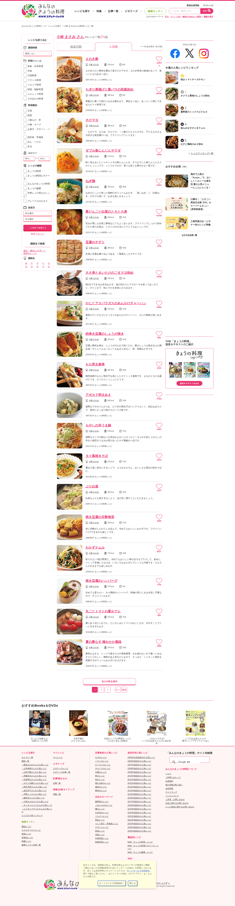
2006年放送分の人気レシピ (139, 761)
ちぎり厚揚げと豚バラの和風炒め (109, 89)
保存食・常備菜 (35, 137)
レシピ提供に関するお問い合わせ (179, 807)
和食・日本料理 (35, 66)
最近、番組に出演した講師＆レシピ (34, 252)
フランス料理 (34, 80)
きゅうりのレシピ (102, 768)
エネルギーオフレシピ (31, 830)
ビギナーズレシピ (60, 768)
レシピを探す (82, 11)
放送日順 (76, 46)
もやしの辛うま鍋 (98, 425)
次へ (118, 690)
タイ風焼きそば (97, 456)
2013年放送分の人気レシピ (139, 787)
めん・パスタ (34, 142)
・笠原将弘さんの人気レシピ (34, 779)
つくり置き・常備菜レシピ (106, 824)
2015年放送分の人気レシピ (139, 794)
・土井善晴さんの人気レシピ (34, 768)
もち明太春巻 (95, 364)
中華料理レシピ (102, 838)
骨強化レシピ (27, 837)
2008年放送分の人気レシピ (139, 768)
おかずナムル (95, 547)
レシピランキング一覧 (202, 153)
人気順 (113, 46)
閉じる (132, 883)
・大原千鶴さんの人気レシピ (34, 772)
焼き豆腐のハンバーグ (102, 580)
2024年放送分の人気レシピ (139, 827)
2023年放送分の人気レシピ (139, 824)
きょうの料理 (34, 171)
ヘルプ (168, 774)
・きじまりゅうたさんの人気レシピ (37, 805)
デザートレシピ (102, 827)
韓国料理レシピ (102, 842)
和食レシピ (100, 831)
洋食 (29, 71)
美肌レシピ (26, 834)
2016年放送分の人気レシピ (139, 798)
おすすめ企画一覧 (189, 235)
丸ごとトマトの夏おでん (103, 611)
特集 (99, 11)
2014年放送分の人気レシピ (139, 790)
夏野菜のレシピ (102, 801)
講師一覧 (25, 761)
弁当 (29, 146)
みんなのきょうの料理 (38, 184)
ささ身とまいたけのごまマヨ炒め (109, 272)
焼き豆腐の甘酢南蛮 (100, 517)
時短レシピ (100, 820)
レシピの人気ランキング (32, 815)
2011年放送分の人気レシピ (139, 779)
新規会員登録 (193, 5)
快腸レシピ (26, 841)
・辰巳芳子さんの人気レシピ (34, 790)
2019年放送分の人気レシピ (139, 809)
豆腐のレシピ (101, 772)
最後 (124, 690)
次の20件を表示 (109, 681)
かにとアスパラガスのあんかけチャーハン (116, 303)
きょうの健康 (34, 188)
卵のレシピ (100, 776)
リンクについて (172, 796)
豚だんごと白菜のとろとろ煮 (106, 211)
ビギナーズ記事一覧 (61, 772)
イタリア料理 (34, 85)
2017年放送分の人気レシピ (139, 801)
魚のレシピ (100, 779)
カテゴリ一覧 (27, 757)
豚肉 (167, 17)
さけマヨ (92, 120)
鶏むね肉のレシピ (102, 783)
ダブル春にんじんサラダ (103, 150)
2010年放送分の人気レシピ (139, 776)
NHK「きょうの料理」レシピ (140, 842)
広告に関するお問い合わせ (176, 803)
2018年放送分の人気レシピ (139, 805)
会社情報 (169, 788)
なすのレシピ (101, 757)
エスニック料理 (35, 94)
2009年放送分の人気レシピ (139, 772)
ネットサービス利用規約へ (111, 883)
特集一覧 (57, 794)
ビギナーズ (131, 11)
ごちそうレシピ (102, 816)
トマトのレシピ (102, 761)
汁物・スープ (34, 124)
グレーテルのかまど (37, 201)
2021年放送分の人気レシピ (139, 816)
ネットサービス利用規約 (138, 871)
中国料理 (31, 75)
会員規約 (169, 781)
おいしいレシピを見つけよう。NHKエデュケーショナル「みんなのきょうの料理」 (43, 11)
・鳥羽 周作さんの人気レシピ (34, 787)
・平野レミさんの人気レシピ (34, 794)
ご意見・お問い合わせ (175, 799)
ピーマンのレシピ (102, 765)
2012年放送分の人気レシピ (139, 783)
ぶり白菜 (92, 486)
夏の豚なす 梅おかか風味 (103, 641)
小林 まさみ (94, 64)
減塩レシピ (26, 826)
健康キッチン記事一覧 (31, 845)
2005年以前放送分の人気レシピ (141, 757)
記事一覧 (113, 11)
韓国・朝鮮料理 (35, 89)
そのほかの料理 (35, 99)
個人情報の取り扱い (174, 785)
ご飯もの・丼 (34, 120)
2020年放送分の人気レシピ (139, 813)
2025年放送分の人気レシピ (139, 831)
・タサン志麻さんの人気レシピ (35, 783)
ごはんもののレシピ (103, 805)
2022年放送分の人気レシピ (139, 820)
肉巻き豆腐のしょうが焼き (105, 333)
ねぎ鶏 (90, 181)
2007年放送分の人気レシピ (139, 765)
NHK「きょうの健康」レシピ (140, 852)
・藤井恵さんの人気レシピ (33, 798)
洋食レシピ (100, 835)
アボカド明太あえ (98, 394)
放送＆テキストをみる (189, 383)
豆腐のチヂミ (95, 242)
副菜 (29, 115)
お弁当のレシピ (102, 813)
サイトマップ (171, 792)
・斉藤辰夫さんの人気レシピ (34, 776)
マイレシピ (208, 5)
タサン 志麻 (175, 17)
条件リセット (37, 234)
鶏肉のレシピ (101, 787)
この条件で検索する (37, 228)
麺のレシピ (100, 809)
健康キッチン (155, 11)
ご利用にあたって (173, 777)
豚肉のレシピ (101, 790)
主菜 (29, 111)
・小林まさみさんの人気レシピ (35, 801)
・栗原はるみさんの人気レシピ (35, 765)
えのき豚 (92, 59)
